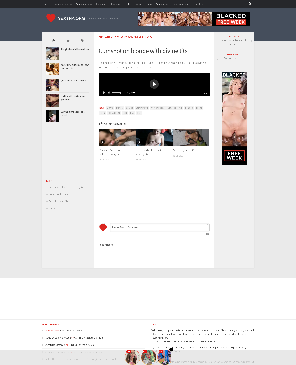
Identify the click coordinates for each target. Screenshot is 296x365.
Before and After (181, 3)
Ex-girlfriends (134, 3)
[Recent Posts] (53, 41)
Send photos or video (59, 201)
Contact (53, 208)
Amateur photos (64, 3)
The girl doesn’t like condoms (75, 49)
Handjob (189, 107)
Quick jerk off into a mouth (73, 80)
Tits (138, 112)
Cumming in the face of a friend (88, 337)
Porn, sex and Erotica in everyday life (66, 187)
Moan (102, 112)
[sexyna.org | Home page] (65, 18)
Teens (149, 3)
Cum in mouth (142, 107)
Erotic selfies (117, 3)
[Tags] (82, 41)
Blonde (119, 107)
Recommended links (58, 194)
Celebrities (101, 3)
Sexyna (47, 3)
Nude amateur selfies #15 (70, 330)
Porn (125, 112)
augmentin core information (57, 337)
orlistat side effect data (54, 344)
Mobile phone (114, 112)
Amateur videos (84, 3)
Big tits (110, 107)
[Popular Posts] (68, 41)
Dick (180, 107)
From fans (198, 3)
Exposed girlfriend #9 (183, 150)
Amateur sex (162, 3)
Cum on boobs (157, 107)
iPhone (199, 107)
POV (132, 112)
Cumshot (171, 107)
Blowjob (129, 107)
